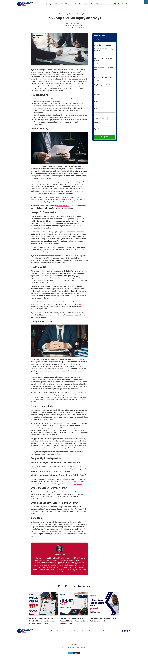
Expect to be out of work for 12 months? (103, 59)
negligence (78, 484)
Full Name (97, 94)
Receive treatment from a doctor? (104, 77)
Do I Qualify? (105, 137)
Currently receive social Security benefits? (103, 49)
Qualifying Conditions (53, 4)
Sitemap (105, 631)
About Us (125, 4)
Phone (96, 101)
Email (96, 108)
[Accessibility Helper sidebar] (146, 2)
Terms (59, 631)
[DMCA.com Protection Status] (74, 654)
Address (96, 122)
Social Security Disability (70, 4)
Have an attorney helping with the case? (104, 68)
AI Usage (75, 631)
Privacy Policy (50, 631)
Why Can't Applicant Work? (102, 85)
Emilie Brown (76, 23)
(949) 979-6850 (74, 644)
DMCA (89, 631)
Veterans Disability (114, 4)
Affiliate (83, 631)
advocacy (80, 304)
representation (44, 79)
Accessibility (97, 631)
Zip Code (97, 129)
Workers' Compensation (99, 4)
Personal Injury (84, 4)
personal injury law (62, 206)
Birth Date (97, 115)
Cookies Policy (67, 631)
